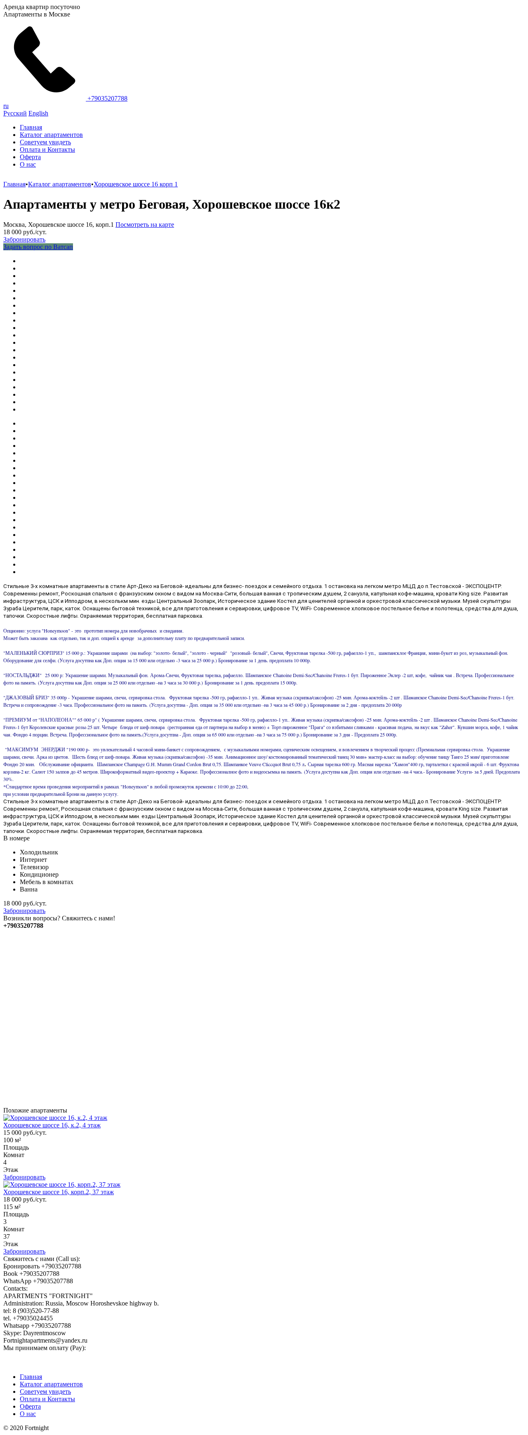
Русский (15, 113)
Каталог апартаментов (51, 134)
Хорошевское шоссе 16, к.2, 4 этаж (52, 1125)
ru (6, 105)
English (38, 113)
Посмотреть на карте (145, 224)
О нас (28, 164)
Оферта (30, 156)
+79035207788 (106, 98)
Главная (31, 127)
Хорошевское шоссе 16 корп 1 (136, 184)
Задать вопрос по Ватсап (38, 246)
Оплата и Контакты (47, 149)
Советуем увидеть (45, 142)
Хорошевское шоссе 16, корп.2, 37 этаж (58, 1191)
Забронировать (24, 239)
